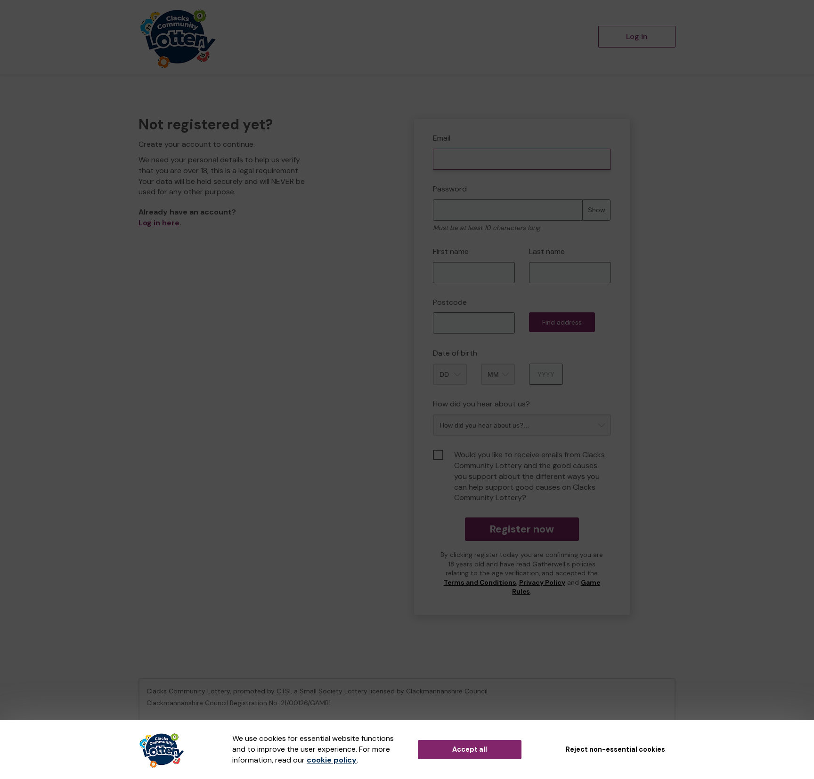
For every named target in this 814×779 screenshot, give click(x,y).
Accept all (469, 749)
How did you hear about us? (481, 404)
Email (441, 138)
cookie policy (332, 760)
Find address (562, 322)
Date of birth (455, 353)
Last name (547, 251)
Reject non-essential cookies (615, 749)
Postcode (450, 302)
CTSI (284, 691)
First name (451, 251)
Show (596, 210)
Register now (521, 529)
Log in (637, 36)
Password (450, 189)
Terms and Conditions (480, 583)
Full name (423, 112)
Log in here (158, 223)
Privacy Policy (542, 583)
